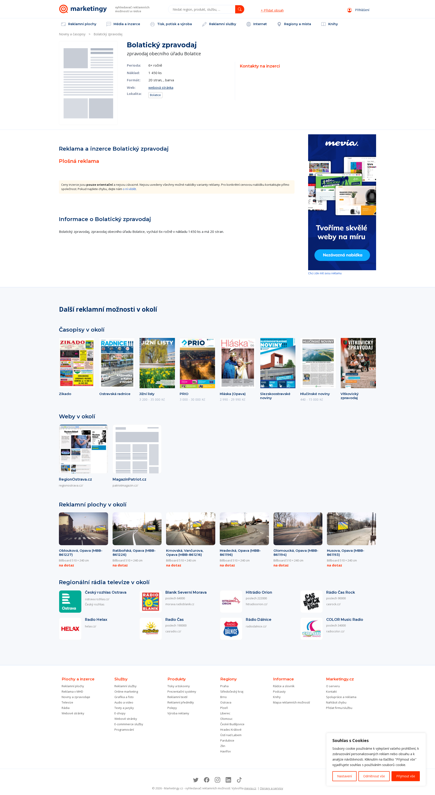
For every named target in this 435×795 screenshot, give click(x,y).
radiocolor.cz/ (335, 631)
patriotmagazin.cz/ (125, 485)
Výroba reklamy (178, 713)
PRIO (184, 394)
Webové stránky (73, 713)
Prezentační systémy (181, 691)
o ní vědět (129, 189)
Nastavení (344, 776)
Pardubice (227, 740)
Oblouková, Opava (80, 552)
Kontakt (331, 691)
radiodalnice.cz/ (256, 626)
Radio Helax (96, 619)
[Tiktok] (239, 780)
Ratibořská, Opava (134, 552)
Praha (224, 686)
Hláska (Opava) (233, 394)
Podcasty (279, 691)
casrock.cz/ (333, 604)
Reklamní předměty (180, 702)
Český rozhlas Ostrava (105, 592)
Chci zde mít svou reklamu (325, 273)
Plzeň (224, 708)
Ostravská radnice (114, 394)
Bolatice (155, 95)
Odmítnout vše (374, 776)
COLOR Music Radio (344, 619)
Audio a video (123, 702)
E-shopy (120, 713)
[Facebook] (206, 780)
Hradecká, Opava (240, 552)
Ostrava (225, 702)
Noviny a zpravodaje (76, 697)
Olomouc (226, 719)
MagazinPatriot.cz (129, 479)
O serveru (333, 686)
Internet (259, 24)
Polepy (172, 708)
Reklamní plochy (81, 24)
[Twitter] (195, 780)
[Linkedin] (228, 780)
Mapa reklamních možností (291, 702)
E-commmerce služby (128, 724)
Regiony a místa (297, 24)
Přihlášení (361, 10)
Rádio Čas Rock (340, 592)
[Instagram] (217, 780)
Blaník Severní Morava (186, 592)
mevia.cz (250, 788)
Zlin (222, 746)
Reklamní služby (222, 24)
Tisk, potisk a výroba (174, 24)
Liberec (225, 713)
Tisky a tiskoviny (178, 686)
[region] (376, 759)
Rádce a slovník (284, 686)
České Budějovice (232, 724)
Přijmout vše (405, 776)
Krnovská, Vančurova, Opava (184, 552)
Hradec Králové (231, 730)
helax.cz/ (90, 626)
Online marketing (126, 691)
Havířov (225, 751)
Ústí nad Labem (231, 735)
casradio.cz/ (173, 631)
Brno (223, 697)
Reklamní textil (177, 697)
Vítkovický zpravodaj (350, 396)
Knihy (332, 24)
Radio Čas (174, 619)
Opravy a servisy (271, 788)
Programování (124, 730)
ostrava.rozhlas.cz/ (97, 599)
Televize (67, 702)
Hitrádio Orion (259, 592)
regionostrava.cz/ (71, 485)
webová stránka (160, 87)
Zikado (65, 394)
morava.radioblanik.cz (179, 604)
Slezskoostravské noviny (275, 396)
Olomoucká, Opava (295, 552)
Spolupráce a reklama (341, 697)
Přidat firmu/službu (339, 708)
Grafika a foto (124, 697)
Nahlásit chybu (336, 702)
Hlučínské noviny (315, 394)
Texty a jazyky (124, 708)
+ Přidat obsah (272, 10)
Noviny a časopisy (72, 34)
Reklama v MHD (72, 691)
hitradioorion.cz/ (256, 604)
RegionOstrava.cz (75, 479)
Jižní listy (147, 394)
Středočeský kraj (231, 691)
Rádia (66, 708)
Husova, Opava (345, 552)
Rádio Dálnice (258, 619)
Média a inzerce (126, 24)
